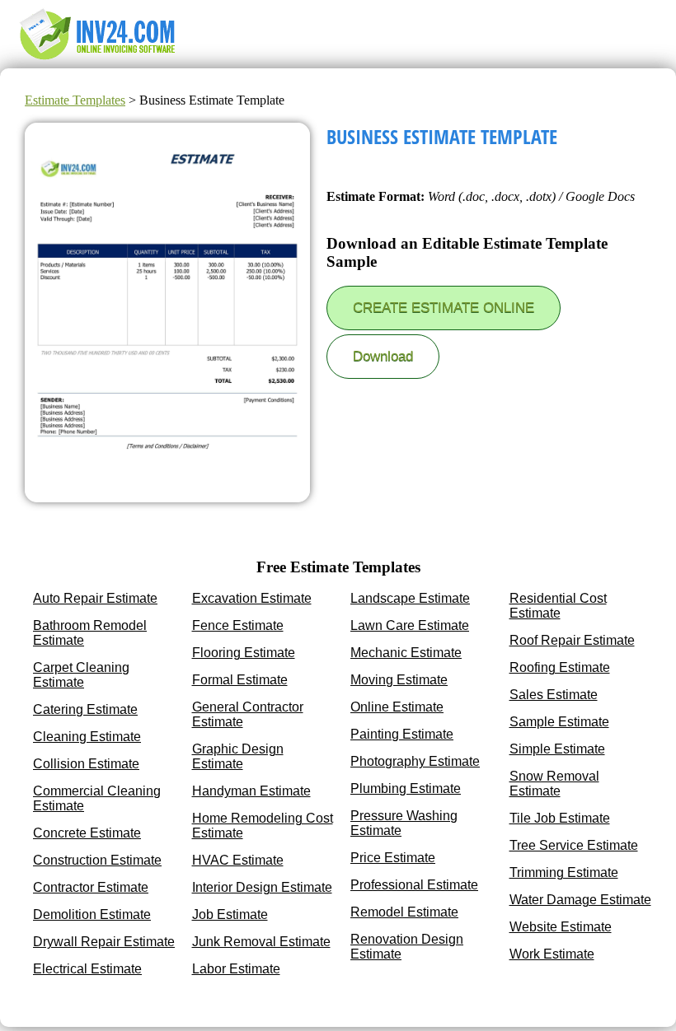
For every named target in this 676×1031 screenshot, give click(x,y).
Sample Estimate (559, 722)
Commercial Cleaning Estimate (97, 798)
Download (383, 356)
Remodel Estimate (404, 912)
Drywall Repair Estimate (104, 942)
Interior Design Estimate (262, 887)
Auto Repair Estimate (95, 598)
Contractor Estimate (90, 887)
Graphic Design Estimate (238, 756)
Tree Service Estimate (573, 845)
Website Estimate (560, 927)
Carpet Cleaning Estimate (81, 674)
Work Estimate (551, 954)
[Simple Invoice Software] (100, 61)
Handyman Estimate (251, 791)
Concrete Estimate (87, 833)
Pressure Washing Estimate (404, 823)
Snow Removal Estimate (554, 783)
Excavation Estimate (252, 598)
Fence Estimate (238, 625)
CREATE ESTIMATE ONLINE (443, 307)
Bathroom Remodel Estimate (90, 632)
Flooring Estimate (243, 653)
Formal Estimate (240, 680)
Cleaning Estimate (87, 737)
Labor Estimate (236, 969)
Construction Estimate (97, 860)
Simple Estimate (557, 749)
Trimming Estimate (563, 872)
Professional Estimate (414, 885)
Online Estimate (397, 707)
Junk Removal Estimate (261, 942)
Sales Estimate (553, 695)
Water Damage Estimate (580, 900)
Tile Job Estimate (559, 818)
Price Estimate (392, 858)
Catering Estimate (85, 709)
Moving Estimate (399, 680)
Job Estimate (230, 914)
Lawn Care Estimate (409, 625)
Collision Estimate (86, 764)
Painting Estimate (401, 734)
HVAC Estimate (238, 860)
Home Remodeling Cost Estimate (262, 825)
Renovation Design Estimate (406, 946)
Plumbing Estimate (405, 788)
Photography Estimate (415, 761)
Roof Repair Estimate (572, 640)
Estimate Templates (75, 100)
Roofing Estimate (559, 667)
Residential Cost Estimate (558, 605)
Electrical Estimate (87, 969)
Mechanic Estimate (406, 653)
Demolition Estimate (92, 914)
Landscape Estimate (410, 598)
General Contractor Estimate (247, 714)
